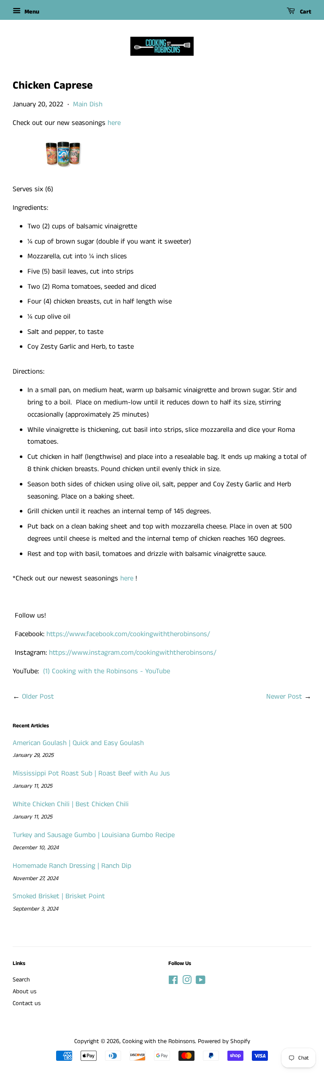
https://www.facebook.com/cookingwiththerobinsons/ (128, 634)
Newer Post (284, 696)
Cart (304, 12)
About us (24, 991)
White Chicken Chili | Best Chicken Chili (71, 804)
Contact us (26, 1003)
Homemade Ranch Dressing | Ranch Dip (72, 866)
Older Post (38, 696)
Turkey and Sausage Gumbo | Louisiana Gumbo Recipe (94, 835)
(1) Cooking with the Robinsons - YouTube (106, 671)
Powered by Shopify (224, 1041)
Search (21, 980)
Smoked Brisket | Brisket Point (59, 896)
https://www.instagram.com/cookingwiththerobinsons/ (132, 653)
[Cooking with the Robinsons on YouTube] (200, 982)
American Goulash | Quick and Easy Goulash (78, 743)
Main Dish (88, 104)
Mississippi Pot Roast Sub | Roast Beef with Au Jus (91, 773)
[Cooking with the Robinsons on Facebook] (173, 982)
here (114, 123)
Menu (31, 12)
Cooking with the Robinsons (158, 1041)
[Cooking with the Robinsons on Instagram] (187, 982)
